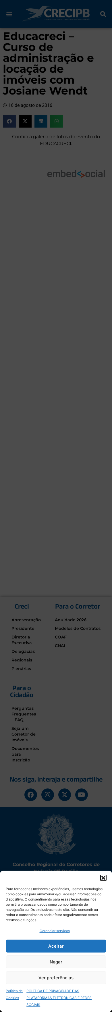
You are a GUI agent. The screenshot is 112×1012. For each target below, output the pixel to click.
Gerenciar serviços (55, 931)
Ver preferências (56, 977)
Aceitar (56, 946)
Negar (56, 962)
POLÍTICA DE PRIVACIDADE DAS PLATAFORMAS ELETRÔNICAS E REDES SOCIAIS (59, 998)
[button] (103, 878)
